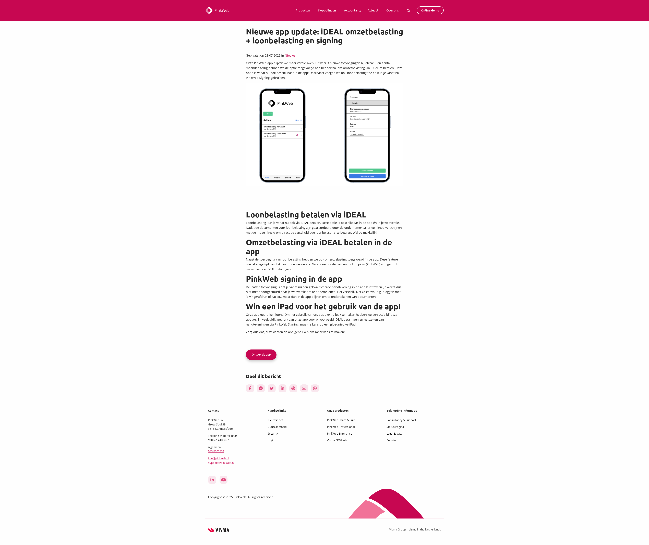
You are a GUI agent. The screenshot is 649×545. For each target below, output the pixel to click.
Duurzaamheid (277, 427)
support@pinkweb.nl (221, 463)
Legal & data (394, 433)
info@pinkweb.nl (218, 458)
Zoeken (409, 10)
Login (271, 440)
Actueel (373, 10)
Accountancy (352, 10)
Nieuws (290, 55)
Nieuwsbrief (275, 420)
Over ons (392, 10)
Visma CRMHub (337, 440)
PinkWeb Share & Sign (341, 420)
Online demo (430, 10)
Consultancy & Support (401, 420)
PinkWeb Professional (341, 427)
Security (273, 433)
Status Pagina (395, 427)
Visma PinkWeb (227, 10)
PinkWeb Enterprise (339, 433)
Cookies (391, 440)
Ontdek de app (261, 354)
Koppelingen (327, 10)
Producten (303, 10)
